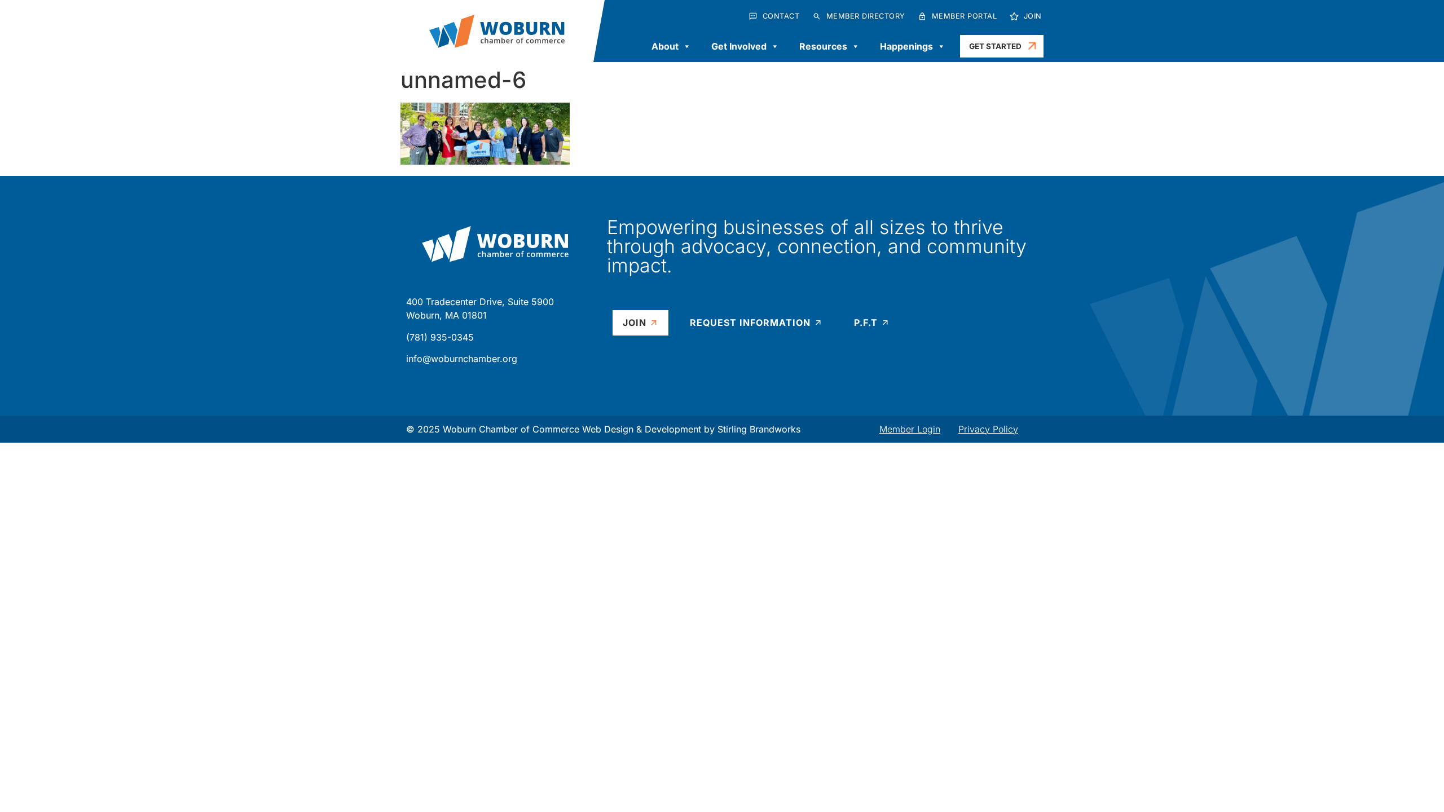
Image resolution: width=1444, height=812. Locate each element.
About (665, 46)
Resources (823, 46)
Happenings (906, 46)
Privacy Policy (988, 429)
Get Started (995, 46)
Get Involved (739, 46)
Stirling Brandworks (758, 429)
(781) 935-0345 (440, 337)
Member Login (909, 429)
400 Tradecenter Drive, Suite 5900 (480, 301)
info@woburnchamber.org (461, 358)
